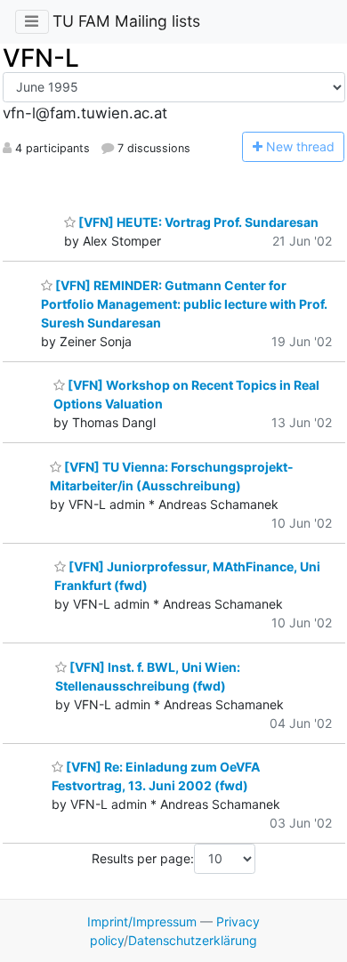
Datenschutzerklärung (192, 940)
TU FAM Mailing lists (126, 21)
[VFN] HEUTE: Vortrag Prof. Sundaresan (197, 222)
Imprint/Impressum (142, 921)
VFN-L (41, 58)
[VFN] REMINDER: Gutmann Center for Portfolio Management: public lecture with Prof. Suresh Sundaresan (184, 304)
